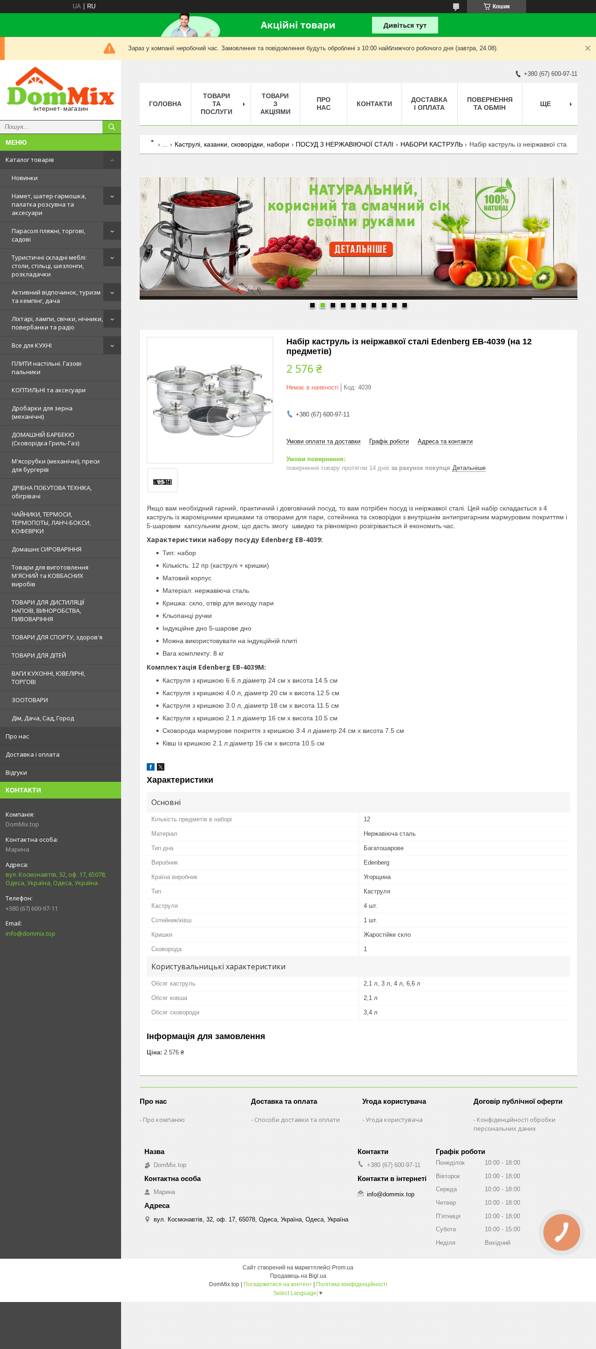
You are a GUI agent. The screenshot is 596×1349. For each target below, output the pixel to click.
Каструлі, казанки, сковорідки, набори (232, 144)
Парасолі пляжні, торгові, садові (48, 235)
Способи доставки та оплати (297, 1119)
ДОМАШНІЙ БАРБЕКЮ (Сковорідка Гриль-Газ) (45, 438)
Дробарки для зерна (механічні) (42, 412)
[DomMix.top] (60, 86)
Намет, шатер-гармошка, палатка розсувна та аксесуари (49, 204)
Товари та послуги (216, 103)
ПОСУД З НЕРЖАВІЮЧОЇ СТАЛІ (344, 144)
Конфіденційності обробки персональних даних (514, 1124)
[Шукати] (111, 127)
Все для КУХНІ (32, 345)
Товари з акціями (275, 103)
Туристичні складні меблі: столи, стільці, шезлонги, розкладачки (49, 265)
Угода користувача (394, 1119)
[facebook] (151, 768)
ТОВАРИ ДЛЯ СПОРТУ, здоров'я (57, 637)
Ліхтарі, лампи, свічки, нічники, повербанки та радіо (57, 323)
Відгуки (16, 772)
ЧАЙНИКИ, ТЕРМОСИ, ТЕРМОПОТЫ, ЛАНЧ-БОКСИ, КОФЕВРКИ (51, 522)
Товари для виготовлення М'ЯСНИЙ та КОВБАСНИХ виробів (50, 575)
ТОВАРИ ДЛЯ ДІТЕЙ (39, 655)
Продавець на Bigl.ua (298, 1276)
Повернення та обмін (490, 103)
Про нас (17, 736)
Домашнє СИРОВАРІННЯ (46, 549)
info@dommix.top (30, 933)
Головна (165, 103)
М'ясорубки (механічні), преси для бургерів (56, 465)
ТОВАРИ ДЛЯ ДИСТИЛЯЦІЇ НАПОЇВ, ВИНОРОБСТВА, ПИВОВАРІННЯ (48, 610)
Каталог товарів (30, 159)
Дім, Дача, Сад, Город (43, 718)
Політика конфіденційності (351, 1284)
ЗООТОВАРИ (30, 700)
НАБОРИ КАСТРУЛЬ (431, 144)
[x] (160, 768)
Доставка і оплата (33, 754)
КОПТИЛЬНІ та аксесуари (49, 390)
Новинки (25, 178)
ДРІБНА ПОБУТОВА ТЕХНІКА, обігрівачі (52, 491)
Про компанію (164, 1119)
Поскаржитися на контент (278, 1284)
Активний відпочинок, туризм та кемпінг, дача (56, 296)
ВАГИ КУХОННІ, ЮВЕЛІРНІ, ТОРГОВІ (48, 677)
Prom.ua (342, 1267)
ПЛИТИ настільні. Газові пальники (46, 367)
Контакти (374, 103)
